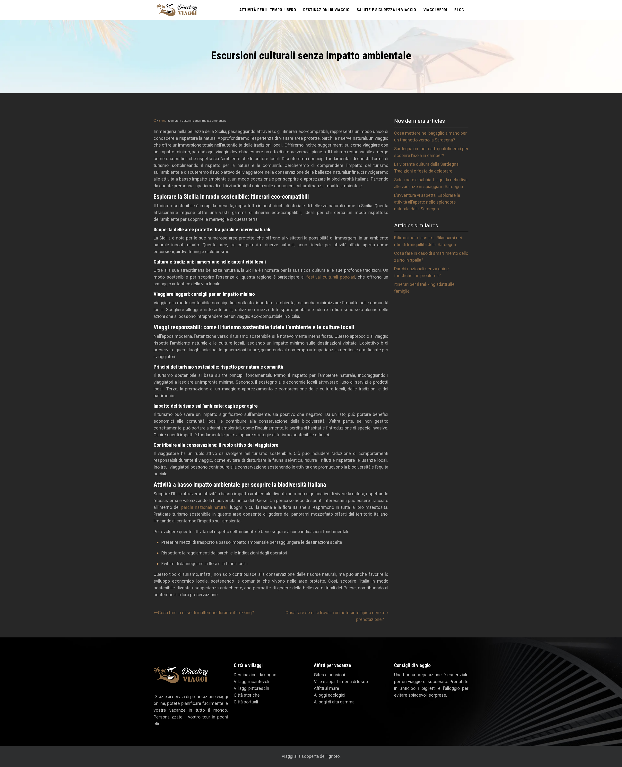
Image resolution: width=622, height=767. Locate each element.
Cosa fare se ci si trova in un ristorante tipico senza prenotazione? (334, 616)
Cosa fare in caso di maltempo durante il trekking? (206, 612)
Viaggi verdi (435, 10)
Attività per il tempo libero (267, 10)
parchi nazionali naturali (204, 507)
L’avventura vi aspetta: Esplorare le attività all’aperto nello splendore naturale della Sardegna (427, 202)
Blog (459, 10)
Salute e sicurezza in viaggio (386, 10)
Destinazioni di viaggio (326, 10)
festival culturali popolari (330, 277)
